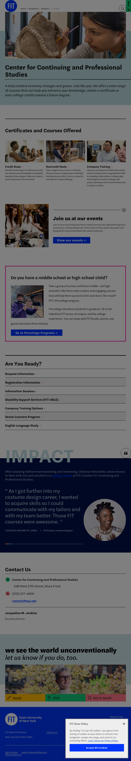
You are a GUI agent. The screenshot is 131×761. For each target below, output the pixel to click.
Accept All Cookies (96, 747)
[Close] (124, 724)
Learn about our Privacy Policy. (103, 740)
